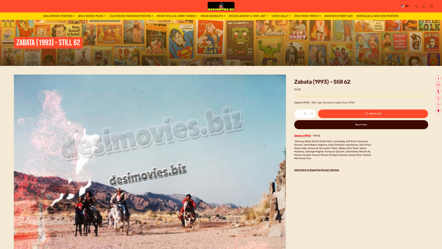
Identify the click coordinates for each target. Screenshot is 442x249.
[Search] (416, 6)
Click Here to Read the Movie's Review (316, 170)
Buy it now (361, 124)
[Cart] (431, 6)
